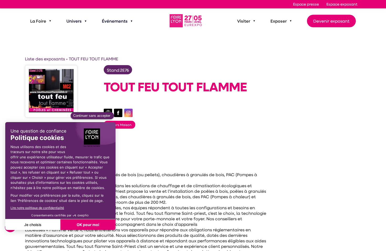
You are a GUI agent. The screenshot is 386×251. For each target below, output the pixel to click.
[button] (306, 4)
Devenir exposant (331, 21)
